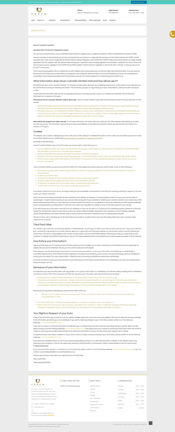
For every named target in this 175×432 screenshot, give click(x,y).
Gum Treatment (95, 398)
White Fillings (94, 408)
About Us (40, 20)
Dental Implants (95, 386)
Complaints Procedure (140, 424)
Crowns (92, 392)
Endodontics (94, 401)
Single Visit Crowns (96, 404)
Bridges (92, 395)
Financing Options (138, 2)
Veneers (92, 389)
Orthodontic (65, 20)
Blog (105, 20)
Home (33, 20)
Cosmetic (52, 20)
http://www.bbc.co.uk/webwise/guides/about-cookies (83, 138)
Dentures (93, 411)
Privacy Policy (117, 424)
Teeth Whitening (81, 20)
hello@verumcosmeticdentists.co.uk (42, 413)
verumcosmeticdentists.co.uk (50, 322)
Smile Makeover (95, 20)
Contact (112, 20)
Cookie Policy (127, 424)
